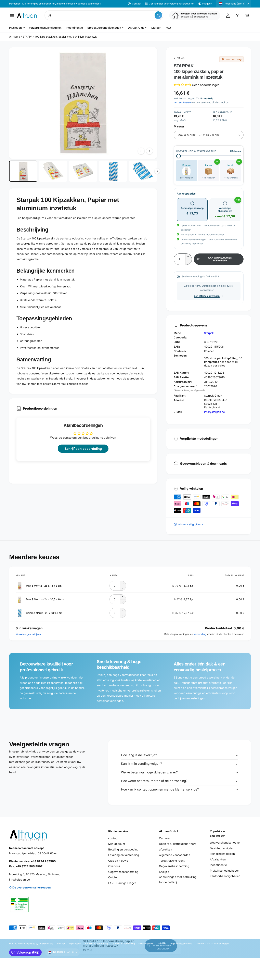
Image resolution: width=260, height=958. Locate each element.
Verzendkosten (182, 102)
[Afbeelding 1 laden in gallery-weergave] (23, 171)
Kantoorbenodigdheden (225, 876)
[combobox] (104, 15)
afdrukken (165, 849)
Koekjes (164, 871)
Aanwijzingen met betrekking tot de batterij (177, 879)
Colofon (113, 877)
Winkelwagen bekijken (28, 634)
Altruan (21, 943)
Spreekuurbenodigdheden (104, 27)
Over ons (114, 866)
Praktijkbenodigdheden (224, 870)
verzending (200, 634)
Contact (136, 3)
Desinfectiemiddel (221, 848)
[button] (12, 15)
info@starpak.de (214, 411)
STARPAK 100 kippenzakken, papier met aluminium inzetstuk (60, 36)
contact (113, 838)
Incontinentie (218, 865)
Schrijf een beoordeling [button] (83, 449)
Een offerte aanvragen (207, 296)
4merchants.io (46, 943)
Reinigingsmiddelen (222, 853)
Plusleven (15, 27)
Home (16, 36)
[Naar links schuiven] (141, 151)
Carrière (164, 838)
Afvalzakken (218, 859)
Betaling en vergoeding (123, 849)
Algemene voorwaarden (174, 855)
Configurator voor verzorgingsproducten (171, 3)
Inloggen (207, 3)
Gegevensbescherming (123, 871)
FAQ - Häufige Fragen (122, 883)
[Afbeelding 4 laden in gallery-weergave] (113, 171)
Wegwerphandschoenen (225, 842)
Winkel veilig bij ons (190, 524)
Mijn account (116, 843)
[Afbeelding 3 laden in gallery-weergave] (83, 171)
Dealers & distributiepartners (177, 843)
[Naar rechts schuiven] (149, 151)
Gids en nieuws (118, 860)
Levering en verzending (123, 855)
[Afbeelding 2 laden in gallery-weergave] (53, 171)
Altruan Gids (136, 27)
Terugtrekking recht (172, 860)
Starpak (179, 58)
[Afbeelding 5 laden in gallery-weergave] (143, 171)
